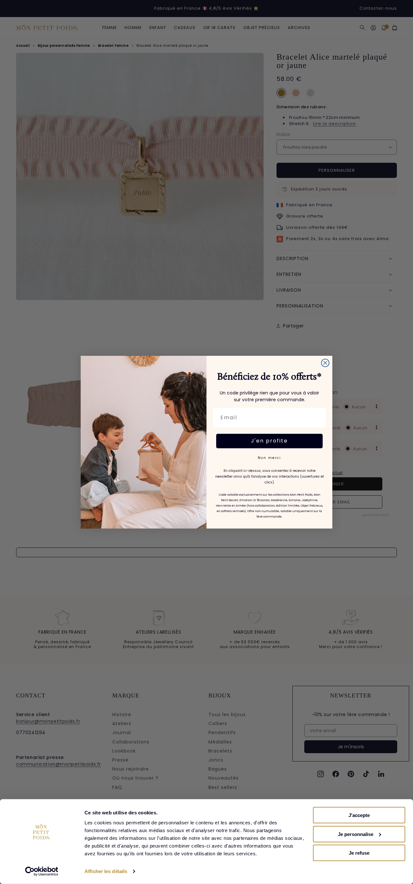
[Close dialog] (325, 363)
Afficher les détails (106, 871)
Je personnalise (355, 834)
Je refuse (359, 853)
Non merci (269, 457)
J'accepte (359, 815)
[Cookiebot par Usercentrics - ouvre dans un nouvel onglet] (42, 871)
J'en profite (269, 440)
